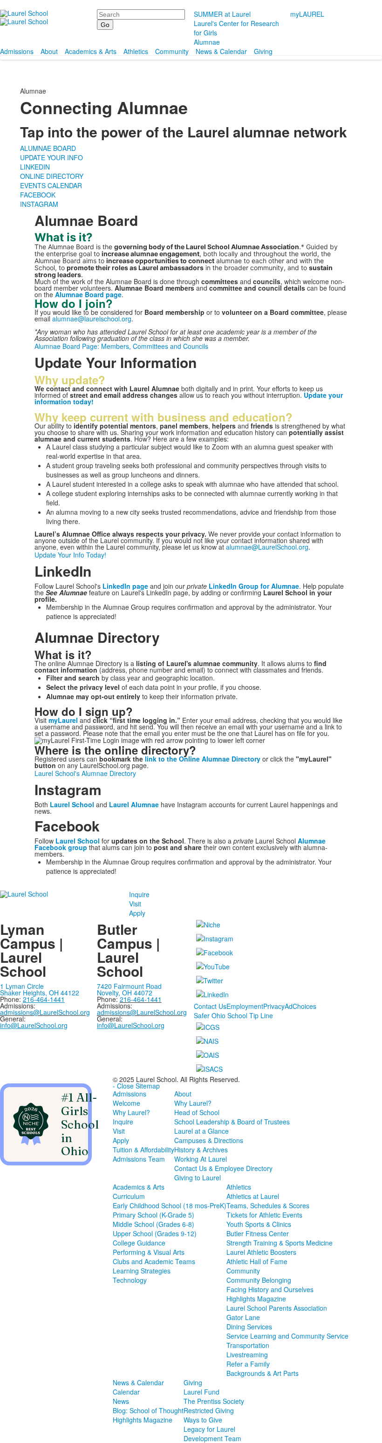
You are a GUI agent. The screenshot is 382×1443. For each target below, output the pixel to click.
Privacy (274, 1006)
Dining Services (249, 1326)
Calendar (126, 1391)
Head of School (196, 1112)
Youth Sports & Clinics (258, 1224)
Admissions (17, 51)
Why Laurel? (131, 1112)
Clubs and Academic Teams (154, 1261)
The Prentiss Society (214, 1401)
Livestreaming (247, 1354)
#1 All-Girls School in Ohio (80, 1124)
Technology (130, 1280)
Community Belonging (258, 1280)
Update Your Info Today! (70, 554)
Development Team (212, 1438)
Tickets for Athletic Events (264, 1214)
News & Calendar (221, 51)
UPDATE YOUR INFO (51, 157)
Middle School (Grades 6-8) (153, 1224)
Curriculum (129, 1196)
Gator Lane (243, 1317)
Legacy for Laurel (209, 1429)
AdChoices (300, 1006)
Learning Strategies (142, 1270)
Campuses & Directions (208, 1140)
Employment (244, 1006)
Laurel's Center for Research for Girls (236, 28)
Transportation (247, 1345)
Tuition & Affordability (143, 1149)
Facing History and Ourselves (270, 1289)
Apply (137, 913)
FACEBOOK (37, 194)
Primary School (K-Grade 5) (153, 1214)
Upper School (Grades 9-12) (155, 1233)
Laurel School (77, 840)
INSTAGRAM (39, 204)
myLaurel (63, 720)
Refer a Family (248, 1363)
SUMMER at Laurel (222, 14)
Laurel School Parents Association (276, 1308)
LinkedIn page (125, 586)
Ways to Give (203, 1419)
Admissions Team (139, 1159)
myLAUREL (307, 14)
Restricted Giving (209, 1410)
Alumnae (207, 42)
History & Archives (201, 1149)
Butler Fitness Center (257, 1233)
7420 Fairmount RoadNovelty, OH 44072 (129, 989)
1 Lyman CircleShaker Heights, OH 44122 (39, 989)
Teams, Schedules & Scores (267, 1205)
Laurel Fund (201, 1391)
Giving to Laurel (197, 1177)
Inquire (139, 894)
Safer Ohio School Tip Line (233, 1015)
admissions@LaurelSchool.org (45, 1012)
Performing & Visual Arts (148, 1252)
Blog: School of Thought (148, 1410)
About (49, 51)
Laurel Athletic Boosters (261, 1252)
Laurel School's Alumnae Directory (85, 773)
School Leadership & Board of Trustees (232, 1121)
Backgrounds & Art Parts (262, 1373)
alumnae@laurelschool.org (91, 318)
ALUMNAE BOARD (48, 148)
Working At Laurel (200, 1159)
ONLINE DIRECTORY (51, 176)
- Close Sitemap (136, 1085)
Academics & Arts (90, 51)
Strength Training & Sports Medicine (279, 1242)
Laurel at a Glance (201, 1131)
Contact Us (210, 1006)
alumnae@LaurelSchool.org (267, 546)
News (121, 1401)
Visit (135, 903)
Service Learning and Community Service (287, 1336)
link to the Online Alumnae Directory (202, 758)
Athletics (135, 51)
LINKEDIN (35, 166)
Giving (263, 51)
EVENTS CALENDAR (51, 185)
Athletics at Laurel (252, 1196)
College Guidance (139, 1242)
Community (172, 51)
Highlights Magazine (256, 1298)
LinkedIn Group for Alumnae (254, 586)
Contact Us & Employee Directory (223, 1168)
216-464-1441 (141, 999)
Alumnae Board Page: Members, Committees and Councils (121, 346)
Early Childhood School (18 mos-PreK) (169, 1205)
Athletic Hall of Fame (256, 1261)
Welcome (126, 1103)
